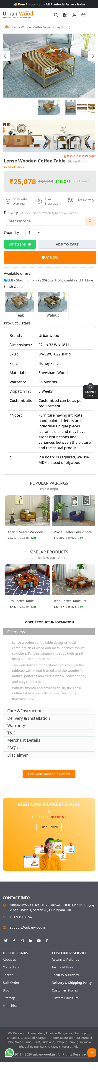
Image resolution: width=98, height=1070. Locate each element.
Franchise (10, 1005)
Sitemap (9, 998)
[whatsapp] (9, 1052)
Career (8, 975)
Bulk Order (11, 982)
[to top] (91, 1052)
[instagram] (22, 940)
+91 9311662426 (22, 917)
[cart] (81, 14)
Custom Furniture (65, 998)
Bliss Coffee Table (20, 600)
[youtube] (39, 940)
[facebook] (14, 940)
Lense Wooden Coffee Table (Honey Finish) (41, 27)
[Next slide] (93, 56)
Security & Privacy (65, 975)
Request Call (90, 393)
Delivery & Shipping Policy (72, 982)
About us (9, 959)
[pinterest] (47, 940)
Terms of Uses (62, 967)
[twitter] (6, 940)
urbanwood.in (44, 1054)
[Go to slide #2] (71, 108)
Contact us (11, 967)
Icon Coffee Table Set (70, 600)
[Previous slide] (5, 56)
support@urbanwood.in (28, 927)
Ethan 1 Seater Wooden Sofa (24, 533)
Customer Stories (65, 990)
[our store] (63, 14)
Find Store (49, 827)
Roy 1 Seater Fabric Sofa (73, 532)
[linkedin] (30, 940)
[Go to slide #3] (82, 108)
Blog (6, 990)
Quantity (11, 232)
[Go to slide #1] (49, 108)
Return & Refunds (65, 959)
